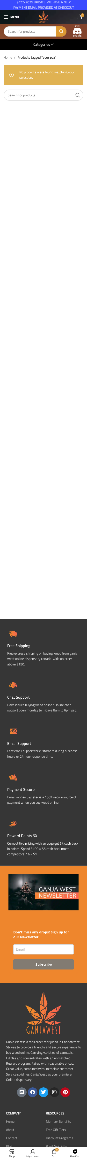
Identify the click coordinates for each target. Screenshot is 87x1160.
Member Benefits (58, 1121)
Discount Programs (59, 1138)
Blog (9, 1146)
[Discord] (22, 1092)
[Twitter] (43, 1092)
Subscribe (44, 964)
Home (8, 57)
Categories (41, 44)
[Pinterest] (65, 1092)
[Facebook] (32, 1092)
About (10, 1130)
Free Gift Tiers (56, 1130)
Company (13, 1113)
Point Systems (56, 1146)
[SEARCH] (61, 31)
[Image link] (77, 31)
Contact (11, 1138)
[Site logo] (43, 17)
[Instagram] (54, 1092)
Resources (55, 1113)
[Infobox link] (43, 696)
